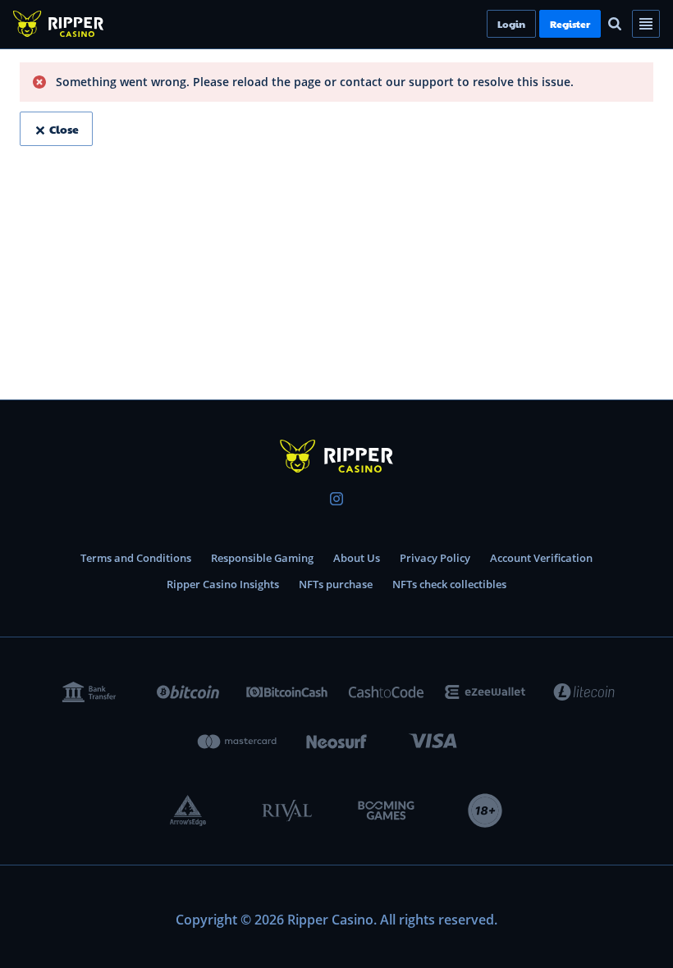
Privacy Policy (435, 557)
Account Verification (541, 557)
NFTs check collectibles (449, 584)
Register (598, 23)
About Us (356, 557)
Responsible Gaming (262, 557)
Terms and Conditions (135, 557)
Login (539, 23)
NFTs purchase (336, 584)
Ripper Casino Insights (223, 584)
